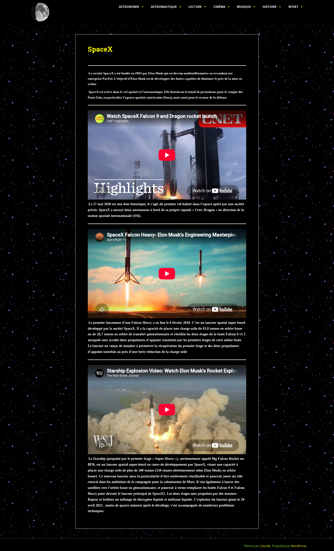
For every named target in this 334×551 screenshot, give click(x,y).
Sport (293, 7)
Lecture (195, 7)
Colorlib (265, 546)
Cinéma (219, 7)
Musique (244, 7)
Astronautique (164, 7)
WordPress (298, 546)
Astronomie (129, 7)
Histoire (270, 7)
